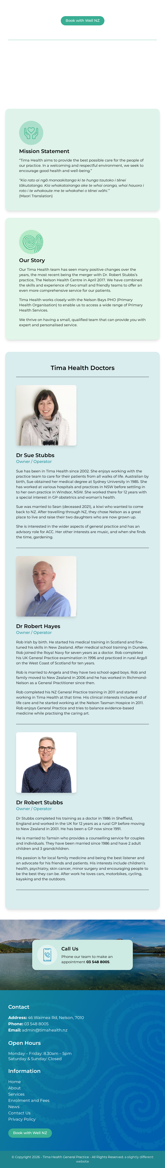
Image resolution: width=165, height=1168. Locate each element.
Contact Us (19, 1113)
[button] (82, 33)
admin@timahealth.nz (44, 1030)
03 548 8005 (36, 1024)
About (14, 1088)
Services (16, 1094)
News (14, 1106)
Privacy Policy (22, 1119)
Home (14, 1081)
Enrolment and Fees (29, 1100)
